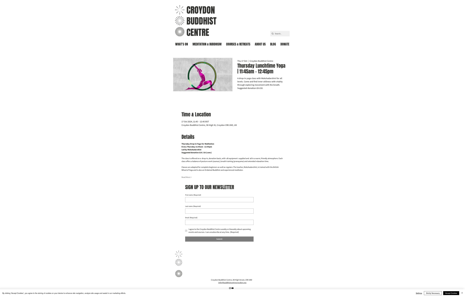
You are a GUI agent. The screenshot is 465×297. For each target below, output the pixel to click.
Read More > (187, 177)
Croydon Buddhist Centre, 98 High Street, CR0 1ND (231, 280)
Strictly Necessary (433, 293)
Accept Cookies (451, 293)
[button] (207, 43)
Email (191, 218)
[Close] (462, 293)
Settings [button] (419, 293)
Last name (193, 206)
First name (193, 195)
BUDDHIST (201, 21)
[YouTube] (232, 288)
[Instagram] (230, 288)
